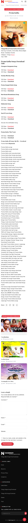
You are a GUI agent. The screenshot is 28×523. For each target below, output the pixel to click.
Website (3, 431)
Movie (13, 54)
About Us (3, 469)
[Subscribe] (26, 513)
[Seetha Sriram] (14, 349)
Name (3, 417)
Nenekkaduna (5, 337)
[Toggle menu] (25, 1)
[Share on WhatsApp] (16, 305)
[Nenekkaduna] (14, 327)
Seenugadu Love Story (7, 381)
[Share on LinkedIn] (13, 305)
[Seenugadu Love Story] (14, 371)
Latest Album (4, 485)
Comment (4, 400)
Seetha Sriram (5, 359)
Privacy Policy (4, 473)
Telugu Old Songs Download (12, 5)
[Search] (22, 1)
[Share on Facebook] (10, 305)
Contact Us (3, 477)
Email (3, 424)
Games (2, 497)
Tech (2, 501)
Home (2, 5)
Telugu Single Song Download (8, 489)
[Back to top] (24, 519)
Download (11, 70)
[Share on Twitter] (6, 305)
